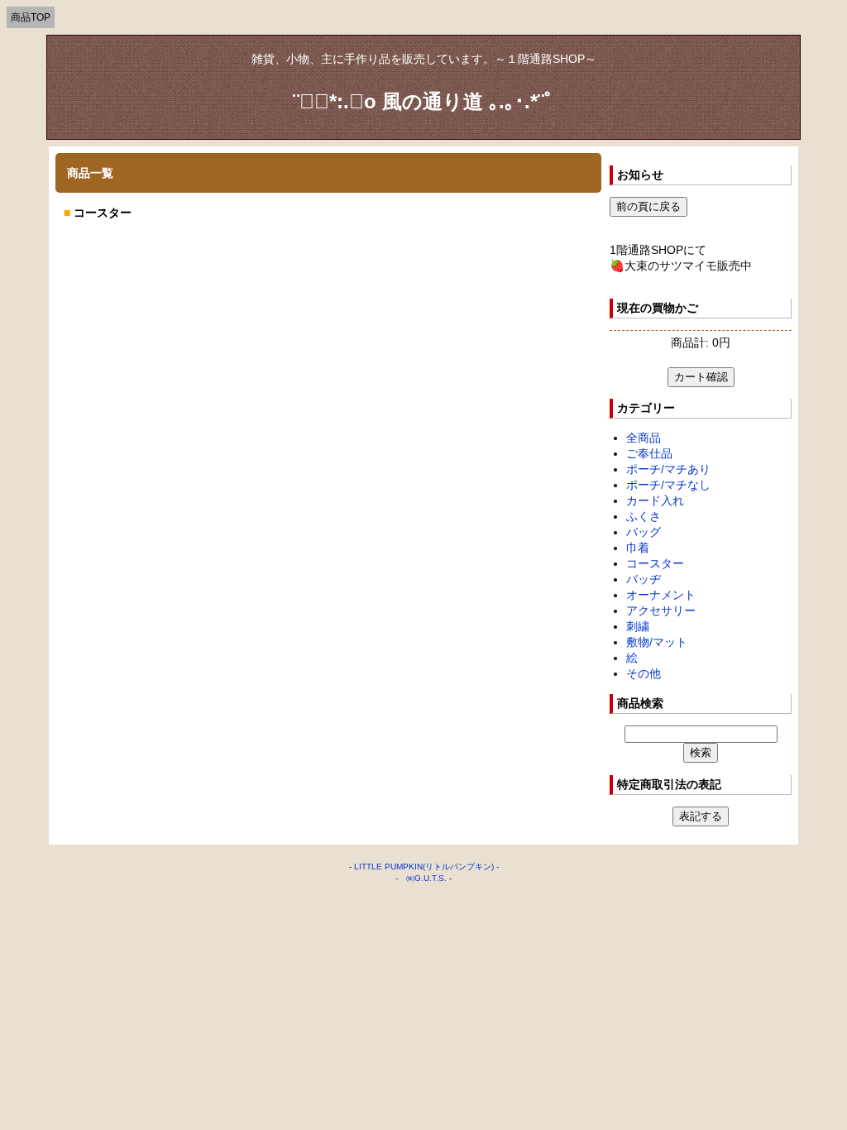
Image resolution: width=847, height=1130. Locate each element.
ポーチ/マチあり (668, 469)
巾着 (637, 547)
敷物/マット (656, 642)
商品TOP (30, 17)
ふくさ (643, 516)
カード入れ (655, 500)
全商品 (643, 437)
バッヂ (643, 579)
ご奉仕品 (649, 453)
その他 (643, 673)
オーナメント (661, 594)
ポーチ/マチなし (668, 484)
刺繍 (637, 626)
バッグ (643, 532)
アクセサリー (661, 610)
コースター (655, 563)
